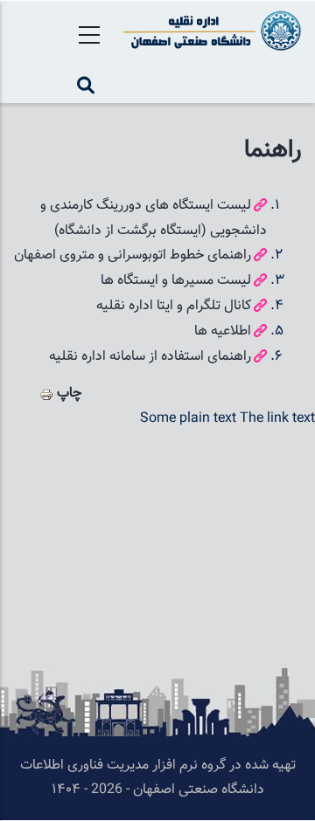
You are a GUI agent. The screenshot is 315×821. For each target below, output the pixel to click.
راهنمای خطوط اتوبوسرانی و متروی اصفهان (132, 255)
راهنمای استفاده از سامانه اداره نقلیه (148, 357)
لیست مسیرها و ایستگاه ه (177, 281)
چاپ (69, 393)
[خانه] (210, 30)
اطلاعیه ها (222, 331)
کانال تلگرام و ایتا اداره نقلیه (173, 306)
